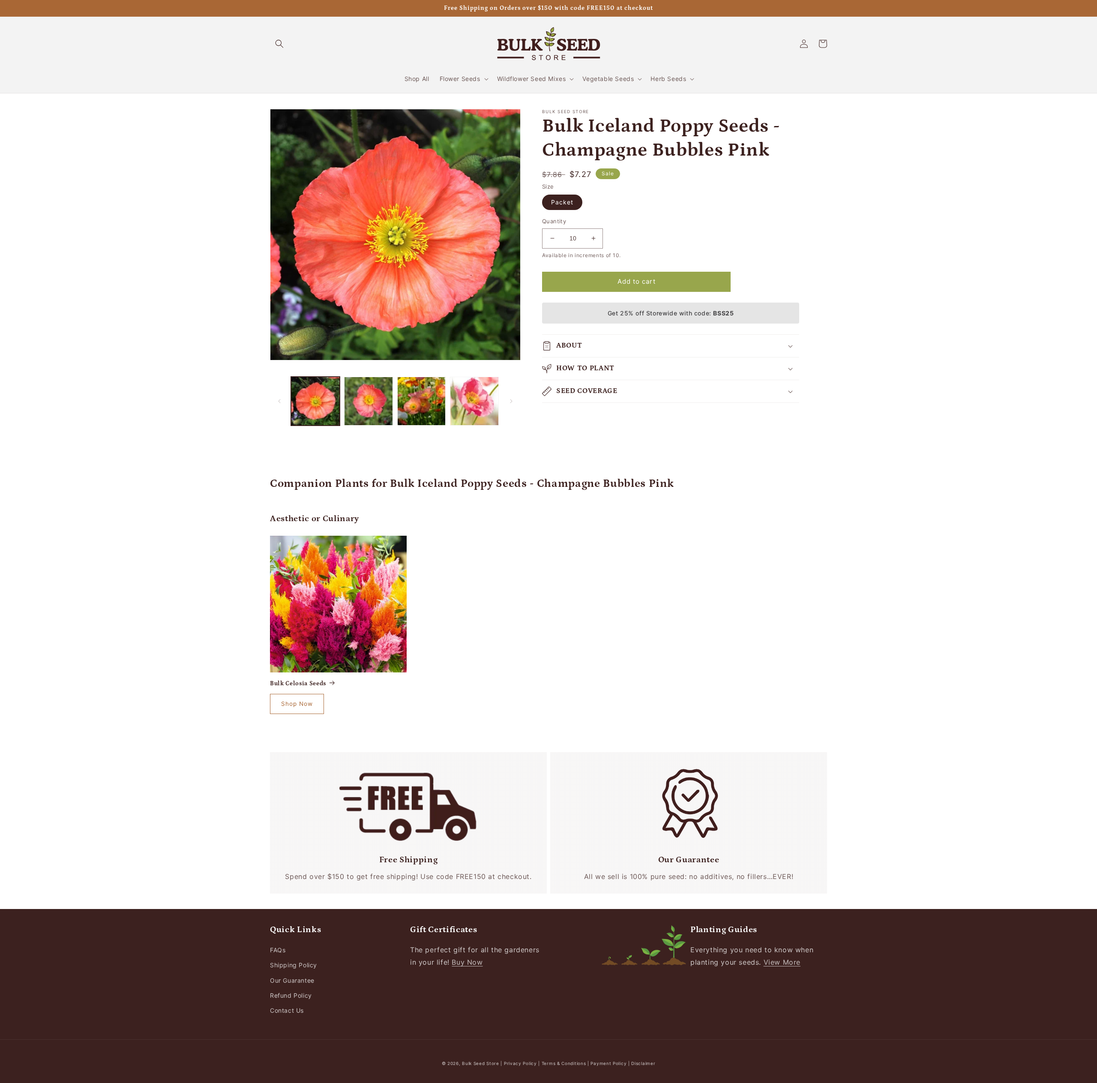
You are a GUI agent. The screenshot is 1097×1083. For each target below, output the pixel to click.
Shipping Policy (293, 965)
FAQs (277, 950)
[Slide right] (511, 401)
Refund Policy (291, 995)
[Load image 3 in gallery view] (421, 401)
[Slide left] (279, 401)
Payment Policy (609, 1063)
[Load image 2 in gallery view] (368, 401)
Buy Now (467, 962)
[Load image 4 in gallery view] (474, 401)
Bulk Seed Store (480, 1063)
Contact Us (287, 1010)
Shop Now (297, 703)
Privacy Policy (521, 1063)
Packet (562, 202)
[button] (279, 43)
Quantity (554, 221)
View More (782, 962)
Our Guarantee (292, 980)
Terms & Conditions (564, 1063)
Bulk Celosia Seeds (298, 683)
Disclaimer (643, 1063)
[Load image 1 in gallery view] (315, 401)
